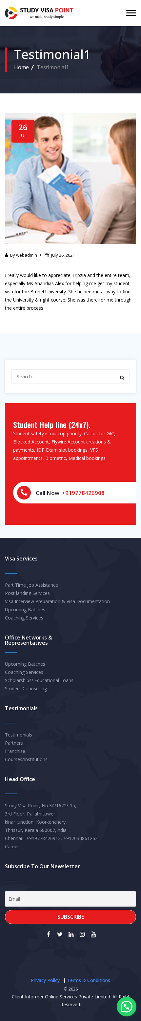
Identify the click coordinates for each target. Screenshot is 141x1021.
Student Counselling (26, 688)
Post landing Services (27, 593)
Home (21, 67)
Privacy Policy (45, 980)
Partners (14, 743)
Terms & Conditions (88, 980)
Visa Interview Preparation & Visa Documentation (57, 601)
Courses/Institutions (26, 759)
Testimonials (18, 735)
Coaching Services (24, 618)
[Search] (122, 377)
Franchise (15, 751)
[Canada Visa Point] (39, 13)
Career (12, 846)
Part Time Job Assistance (31, 585)
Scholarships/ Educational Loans (39, 680)
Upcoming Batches (25, 609)
